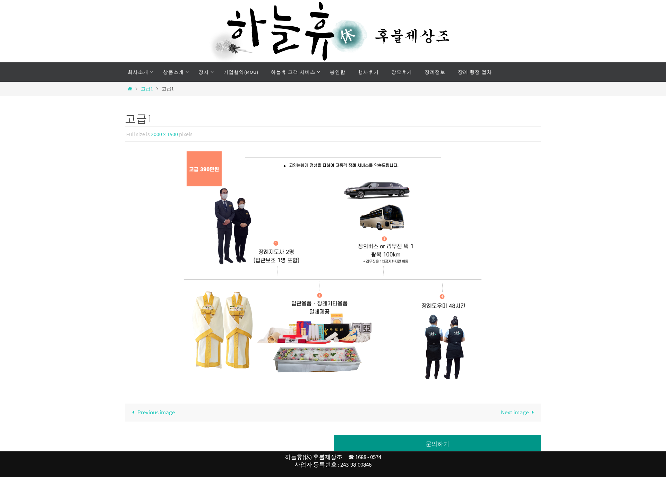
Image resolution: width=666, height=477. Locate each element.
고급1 (147, 89)
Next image (515, 412)
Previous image (156, 412)
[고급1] (333, 268)
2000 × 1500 (164, 134)
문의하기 (437, 444)
